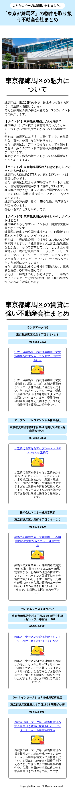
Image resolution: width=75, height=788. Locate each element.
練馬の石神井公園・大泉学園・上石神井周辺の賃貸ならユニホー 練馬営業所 (37, 541)
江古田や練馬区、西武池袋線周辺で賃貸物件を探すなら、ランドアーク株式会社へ (37, 356)
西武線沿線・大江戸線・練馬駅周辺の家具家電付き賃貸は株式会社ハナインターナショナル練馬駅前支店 (37, 726)
